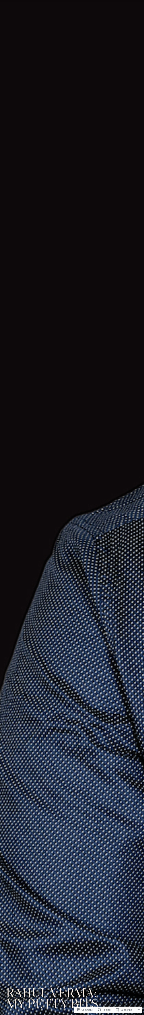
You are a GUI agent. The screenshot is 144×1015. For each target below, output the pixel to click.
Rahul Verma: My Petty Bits (52, 998)
